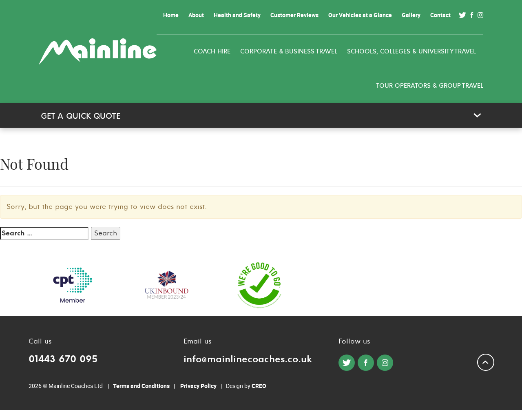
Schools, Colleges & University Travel (411, 51)
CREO (259, 386)
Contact (440, 15)
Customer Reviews (294, 15)
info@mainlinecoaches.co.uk (248, 359)
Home (171, 15)
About (196, 15)
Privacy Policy (198, 386)
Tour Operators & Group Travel (429, 86)
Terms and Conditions (141, 386)
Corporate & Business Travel (288, 51)
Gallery (411, 15)
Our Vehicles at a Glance (360, 15)
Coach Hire (212, 51)
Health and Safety (237, 15)
